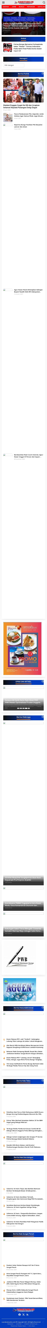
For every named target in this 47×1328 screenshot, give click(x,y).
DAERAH (14, 18)
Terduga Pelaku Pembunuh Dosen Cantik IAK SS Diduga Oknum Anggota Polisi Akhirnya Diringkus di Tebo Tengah (25, 1130)
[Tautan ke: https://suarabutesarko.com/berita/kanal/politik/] (42, 73)
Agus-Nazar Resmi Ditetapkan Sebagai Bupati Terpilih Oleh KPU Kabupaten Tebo (28, 291)
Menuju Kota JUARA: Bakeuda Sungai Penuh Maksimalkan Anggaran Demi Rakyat (22, 1291)
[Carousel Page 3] (23, 708)
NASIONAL (31, 18)
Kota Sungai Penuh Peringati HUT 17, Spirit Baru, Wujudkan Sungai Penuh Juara (24, 1274)
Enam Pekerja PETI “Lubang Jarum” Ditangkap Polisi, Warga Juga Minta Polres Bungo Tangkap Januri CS (24, 1059)
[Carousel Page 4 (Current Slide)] (26, 708)
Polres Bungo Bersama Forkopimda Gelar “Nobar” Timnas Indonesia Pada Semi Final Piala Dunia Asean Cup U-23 (22, 26)
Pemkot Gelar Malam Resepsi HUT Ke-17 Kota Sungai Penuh (23, 1266)
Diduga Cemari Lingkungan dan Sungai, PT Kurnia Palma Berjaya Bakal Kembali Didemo (24, 1138)
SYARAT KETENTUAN (30, 1324)
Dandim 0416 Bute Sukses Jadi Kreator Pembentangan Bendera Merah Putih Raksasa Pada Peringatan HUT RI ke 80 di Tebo (23, 1146)
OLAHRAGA (8, 20)
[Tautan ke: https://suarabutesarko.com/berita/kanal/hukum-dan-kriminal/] (42, 1007)
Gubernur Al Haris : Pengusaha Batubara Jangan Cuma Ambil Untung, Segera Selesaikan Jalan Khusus (24, 1214)
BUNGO (7, 18)
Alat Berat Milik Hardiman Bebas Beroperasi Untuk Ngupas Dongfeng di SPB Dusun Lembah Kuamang (25, 1046)
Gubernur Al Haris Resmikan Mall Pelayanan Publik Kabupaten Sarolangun (25, 1223)
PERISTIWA (30, 20)
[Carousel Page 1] (18, 708)
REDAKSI (10, 1324)
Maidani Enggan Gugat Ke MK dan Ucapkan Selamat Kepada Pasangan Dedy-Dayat (21, 106)
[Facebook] (19, 1314)
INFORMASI (22, 18)
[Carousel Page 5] (29, 708)
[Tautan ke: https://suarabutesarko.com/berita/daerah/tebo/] (42, 1080)
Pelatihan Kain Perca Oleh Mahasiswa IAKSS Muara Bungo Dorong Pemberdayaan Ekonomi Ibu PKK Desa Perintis (25, 1113)
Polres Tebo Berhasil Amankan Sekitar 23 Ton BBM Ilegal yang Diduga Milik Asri (25, 1121)
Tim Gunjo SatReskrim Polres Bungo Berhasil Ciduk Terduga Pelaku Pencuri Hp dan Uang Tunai (25, 1065)
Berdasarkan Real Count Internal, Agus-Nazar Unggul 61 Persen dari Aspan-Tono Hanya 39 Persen (28, 456)
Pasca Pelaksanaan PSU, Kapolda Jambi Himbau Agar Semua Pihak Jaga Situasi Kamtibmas (29, 115)
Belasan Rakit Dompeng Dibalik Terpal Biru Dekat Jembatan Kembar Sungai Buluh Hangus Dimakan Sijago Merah (25, 1052)
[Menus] (3, 2)
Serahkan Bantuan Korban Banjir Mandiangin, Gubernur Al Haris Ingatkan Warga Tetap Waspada (23, 1206)
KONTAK (19, 1324)
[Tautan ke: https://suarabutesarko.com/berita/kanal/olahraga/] (42, 716)
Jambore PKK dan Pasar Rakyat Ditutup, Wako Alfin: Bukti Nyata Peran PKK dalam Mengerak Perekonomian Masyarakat (24, 1283)
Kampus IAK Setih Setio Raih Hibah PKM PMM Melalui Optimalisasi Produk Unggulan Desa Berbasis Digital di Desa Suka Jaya (23, 701)
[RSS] (27, 1314)
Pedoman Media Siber (18, 1326)
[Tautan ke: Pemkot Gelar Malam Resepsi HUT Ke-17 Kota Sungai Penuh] (23, 1251)
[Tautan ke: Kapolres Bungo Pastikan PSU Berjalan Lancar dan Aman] (7, 205)
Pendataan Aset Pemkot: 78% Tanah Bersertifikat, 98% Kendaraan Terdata (25, 1299)
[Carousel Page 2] (21, 708)
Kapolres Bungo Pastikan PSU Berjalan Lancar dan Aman (28, 126)
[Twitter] (23, 1314)
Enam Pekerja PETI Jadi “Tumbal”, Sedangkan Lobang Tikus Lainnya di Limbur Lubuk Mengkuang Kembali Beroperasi (25, 1040)
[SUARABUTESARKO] (24, 2)
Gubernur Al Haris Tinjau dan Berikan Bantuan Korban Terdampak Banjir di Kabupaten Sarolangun (23, 1190)
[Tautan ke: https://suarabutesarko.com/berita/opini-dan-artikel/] (42, 681)
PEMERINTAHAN (19, 20)
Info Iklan (32, 1326)
